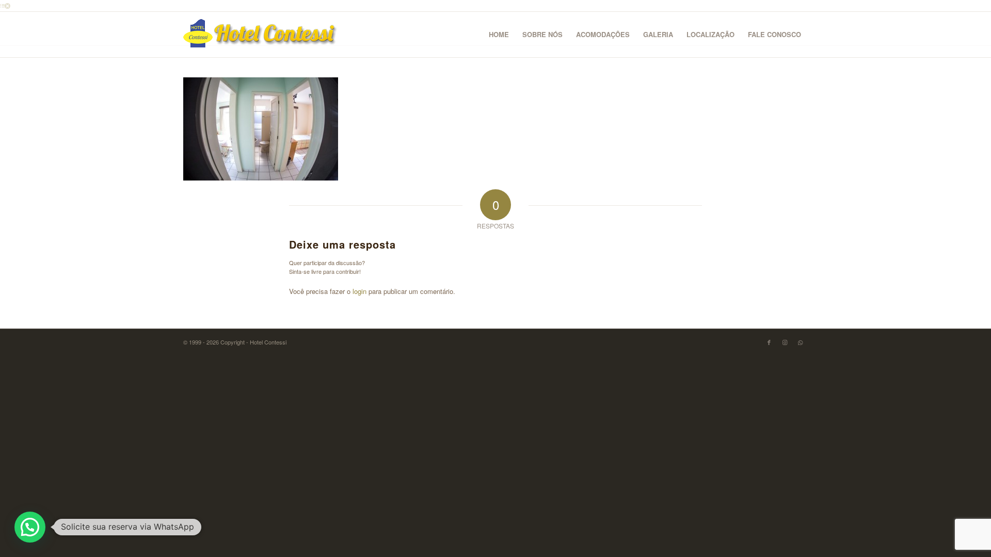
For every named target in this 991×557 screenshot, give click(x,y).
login (359, 291)
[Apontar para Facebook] (769, 342)
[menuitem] (499, 34)
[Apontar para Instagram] (784, 342)
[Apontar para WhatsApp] (800, 342)
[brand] (260, 34)
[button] (29, 527)
